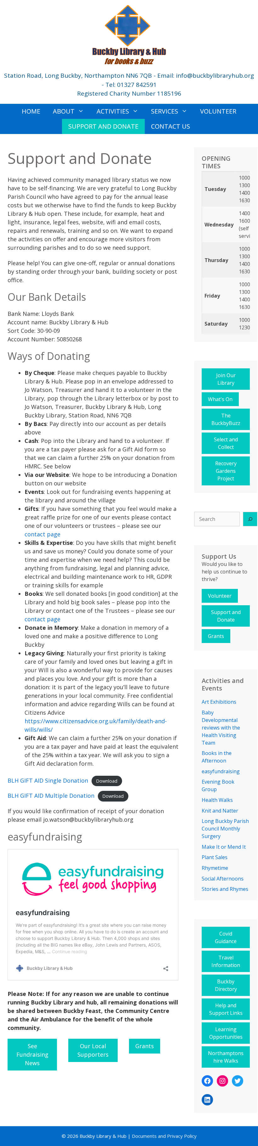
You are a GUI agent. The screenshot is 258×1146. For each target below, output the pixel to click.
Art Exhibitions (219, 701)
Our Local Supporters (93, 1050)
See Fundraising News (32, 1054)
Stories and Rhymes (225, 889)
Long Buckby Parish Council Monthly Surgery (225, 829)
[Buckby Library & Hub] (129, 33)
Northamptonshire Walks (226, 1057)
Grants (144, 1046)
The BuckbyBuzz (225, 419)
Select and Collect (226, 443)
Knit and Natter (220, 810)
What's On (220, 399)
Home (31, 111)
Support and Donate (103, 126)
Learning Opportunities (226, 1033)
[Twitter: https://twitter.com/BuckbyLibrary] (237, 1081)
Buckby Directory (226, 985)
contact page (42, 534)
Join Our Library (226, 379)
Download (106, 781)
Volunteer (218, 111)
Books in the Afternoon (217, 757)
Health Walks (217, 800)
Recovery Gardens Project (226, 471)
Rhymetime (215, 867)
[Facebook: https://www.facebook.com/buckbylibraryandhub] (207, 1081)
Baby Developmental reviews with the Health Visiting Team (221, 727)
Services (164, 111)
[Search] (250, 519)
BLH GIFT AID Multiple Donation (51, 795)
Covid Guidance (226, 937)
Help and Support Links (226, 1009)
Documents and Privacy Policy (164, 1136)
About (64, 111)
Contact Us (170, 126)
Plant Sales (214, 857)
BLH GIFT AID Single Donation (48, 780)
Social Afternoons (223, 878)
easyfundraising (221, 771)
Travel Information (225, 961)
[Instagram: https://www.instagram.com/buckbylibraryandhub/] (222, 1081)
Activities (113, 111)
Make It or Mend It (224, 846)
